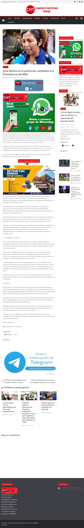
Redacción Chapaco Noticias (21, 77)
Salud (63, 18)
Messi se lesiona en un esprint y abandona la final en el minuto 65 (76, 178)
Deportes (37, 18)
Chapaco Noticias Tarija (17, 523)
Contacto (11, 22)
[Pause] (27, 89)
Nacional (17, 18)
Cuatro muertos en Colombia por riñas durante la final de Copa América (76, 165)
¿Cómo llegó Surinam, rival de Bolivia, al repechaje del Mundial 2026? (70, 116)
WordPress (4, 525)
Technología (55, 18)
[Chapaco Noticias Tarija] (3, 20)
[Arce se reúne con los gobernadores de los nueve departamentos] (9, 392)
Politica (45, 18)
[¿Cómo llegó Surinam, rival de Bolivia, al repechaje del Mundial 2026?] (71, 100)
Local (10, 18)
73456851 (69, 86)
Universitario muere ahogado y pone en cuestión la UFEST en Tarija (14, 381)
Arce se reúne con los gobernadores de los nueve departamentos (9, 407)
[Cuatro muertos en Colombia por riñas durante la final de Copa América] (64, 166)
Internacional (27, 18)
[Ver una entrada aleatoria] (81, 18)
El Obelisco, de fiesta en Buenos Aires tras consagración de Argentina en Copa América (76, 192)
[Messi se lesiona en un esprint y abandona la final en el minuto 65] (64, 179)
